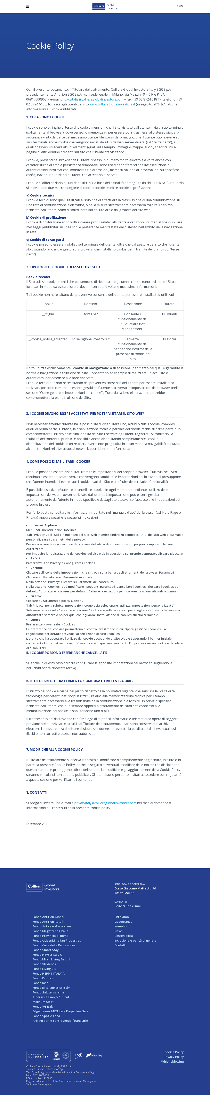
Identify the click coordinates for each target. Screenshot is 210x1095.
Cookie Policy (174, 1052)
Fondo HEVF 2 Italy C (47, 954)
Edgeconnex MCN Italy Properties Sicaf (61, 1011)
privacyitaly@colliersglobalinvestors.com (105, 803)
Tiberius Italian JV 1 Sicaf (51, 997)
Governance (123, 921)
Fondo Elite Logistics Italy (51, 987)
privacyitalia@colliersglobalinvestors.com (91, 99)
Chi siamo (121, 917)
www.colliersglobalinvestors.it (112, 104)
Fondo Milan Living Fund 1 (51, 959)
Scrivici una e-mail (128, 906)
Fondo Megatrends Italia (50, 931)
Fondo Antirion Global (48, 917)
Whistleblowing (172, 1061)
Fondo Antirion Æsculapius (52, 926)
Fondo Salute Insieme (48, 992)
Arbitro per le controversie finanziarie (60, 1020)
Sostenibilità (123, 936)
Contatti (120, 945)
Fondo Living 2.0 (44, 969)
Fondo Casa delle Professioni (54, 945)
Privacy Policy (174, 1057)
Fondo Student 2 (45, 964)
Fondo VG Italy (43, 1006)
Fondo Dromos (43, 978)
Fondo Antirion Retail (48, 921)
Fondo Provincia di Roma (50, 936)
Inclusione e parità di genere (135, 940)
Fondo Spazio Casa (46, 1016)
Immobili (120, 926)
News (118, 931)
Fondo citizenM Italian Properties (57, 940)
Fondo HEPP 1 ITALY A (49, 973)
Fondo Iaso (40, 983)
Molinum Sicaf (43, 1002)
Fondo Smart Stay (46, 950)
